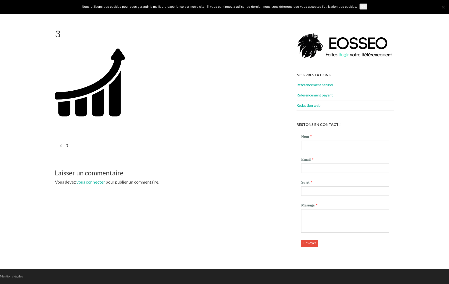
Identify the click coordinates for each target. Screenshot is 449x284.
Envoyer (309, 243)
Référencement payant (315, 95)
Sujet (305, 182)
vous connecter (90, 182)
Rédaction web (309, 105)
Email (306, 159)
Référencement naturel (315, 84)
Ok (363, 6)
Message (308, 205)
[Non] (443, 7)
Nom (305, 136)
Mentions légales (11, 276)
